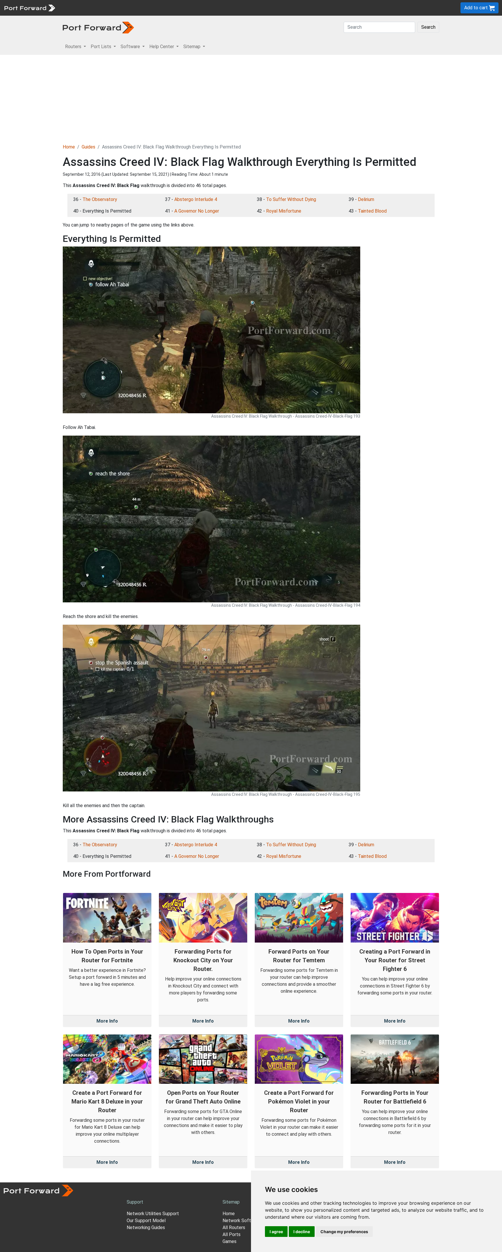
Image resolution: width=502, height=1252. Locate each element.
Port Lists (103, 7)
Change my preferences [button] (344, 1231)
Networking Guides (146, 1227)
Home (69, 147)
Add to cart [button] (476, 7)
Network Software (242, 1220)
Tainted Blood (372, 211)
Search (428, 27)
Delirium (366, 199)
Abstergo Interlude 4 (195, 199)
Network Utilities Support (153, 1213)
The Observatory (100, 199)
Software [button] (131, 46)
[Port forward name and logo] (29, 7)
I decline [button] (301, 1231)
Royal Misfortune (283, 211)
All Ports (232, 1234)
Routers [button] (74, 46)
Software (127, 7)
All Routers (234, 1227)
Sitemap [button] (192, 46)
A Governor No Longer (196, 211)
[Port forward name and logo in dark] (98, 27)
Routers (80, 7)
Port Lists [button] (101, 46)
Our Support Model (146, 1220)
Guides (88, 147)
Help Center (154, 7)
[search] (196, 7)
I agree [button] (276, 1231)
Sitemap (180, 7)
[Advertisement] (251, 98)
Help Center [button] (162, 46)
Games (229, 1241)
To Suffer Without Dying (291, 199)
